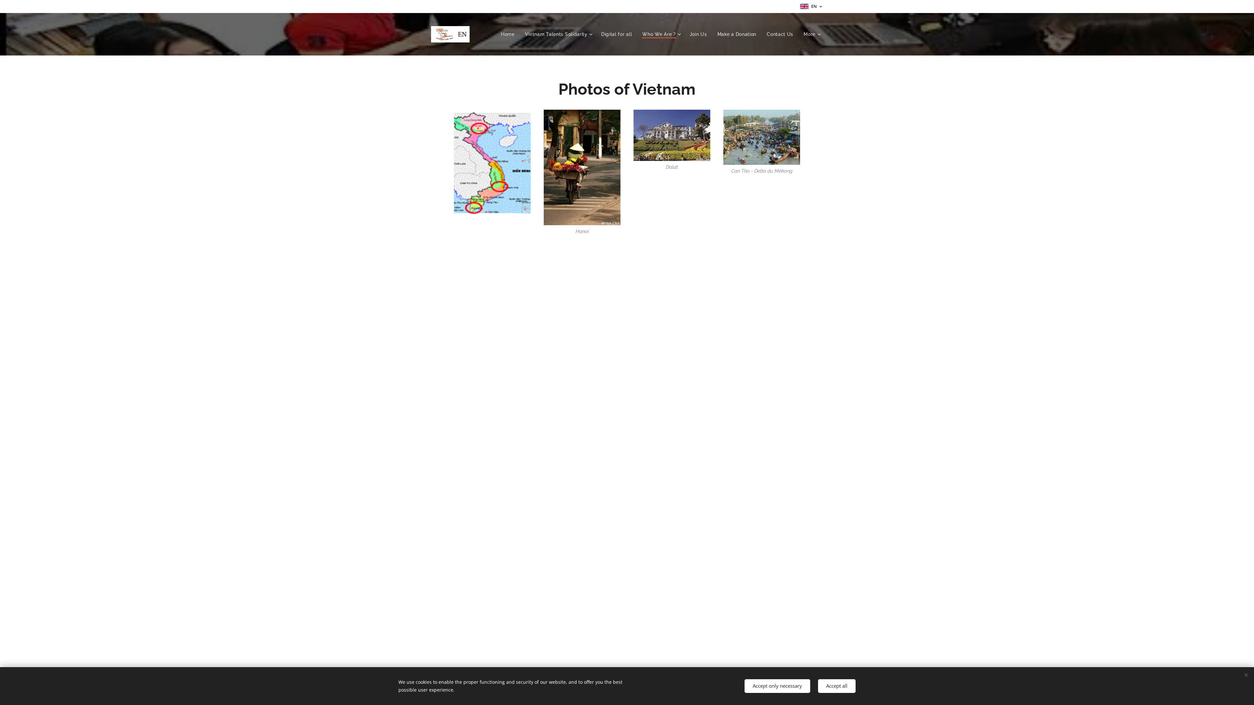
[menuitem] (509, 34)
